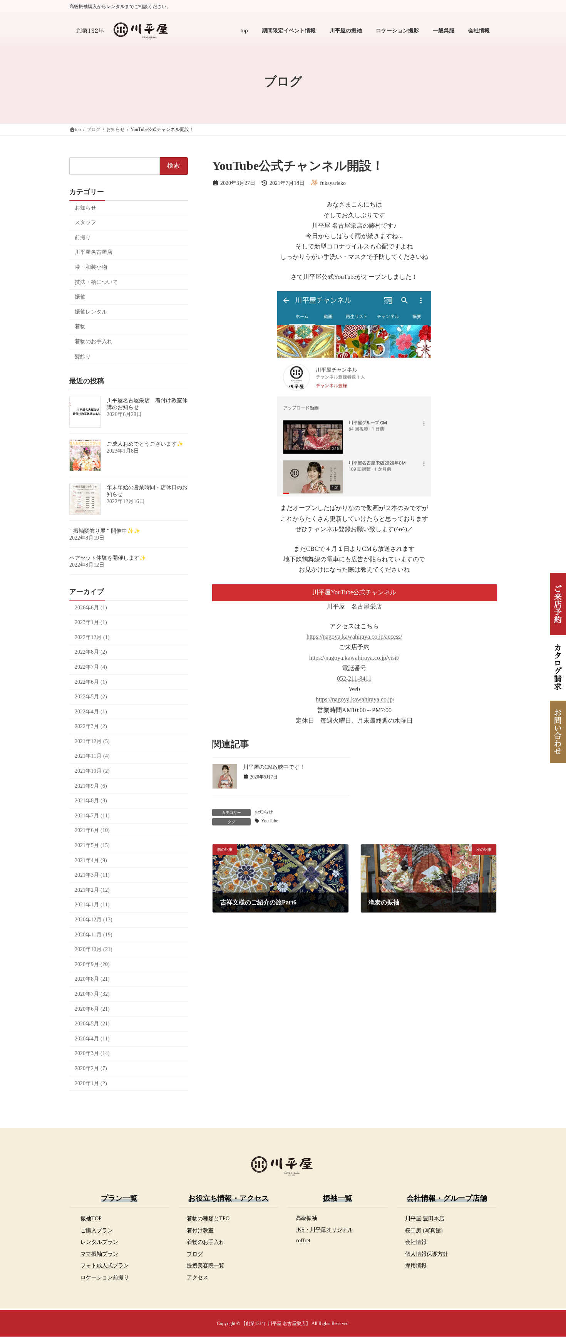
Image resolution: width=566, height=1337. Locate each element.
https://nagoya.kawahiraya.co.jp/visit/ (354, 657)
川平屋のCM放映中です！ (274, 767)
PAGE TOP (545, 1289)
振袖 (80, 297)
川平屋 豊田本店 (424, 1218)
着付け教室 (200, 1230)
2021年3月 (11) (92, 875)
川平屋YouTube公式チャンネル (354, 592)
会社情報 (416, 1242)
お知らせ (264, 812)
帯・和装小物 (91, 267)
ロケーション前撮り (104, 1277)
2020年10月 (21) (93, 949)
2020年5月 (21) (92, 1024)
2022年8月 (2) (91, 652)
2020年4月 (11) (92, 1039)
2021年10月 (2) (92, 771)
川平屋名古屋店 (93, 252)
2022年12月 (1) (92, 637)
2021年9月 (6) (91, 786)
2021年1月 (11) (92, 905)
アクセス (197, 1277)
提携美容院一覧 (205, 1265)
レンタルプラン (99, 1242)
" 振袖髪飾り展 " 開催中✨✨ (104, 531)
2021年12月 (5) (92, 741)
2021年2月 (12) (92, 890)
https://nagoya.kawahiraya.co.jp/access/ (354, 636)
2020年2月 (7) (91, 1068)
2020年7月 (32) (92, 994)
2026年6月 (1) (91, 608)
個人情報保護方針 (426, 1254)
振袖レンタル (91, 312)
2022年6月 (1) (91, 682)
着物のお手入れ (93, 341)
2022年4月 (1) (91, 712)
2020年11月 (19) (93, 935)
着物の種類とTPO (208, 1218)
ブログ (195, 1254)
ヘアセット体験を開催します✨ (107, 558)
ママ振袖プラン (99, 1254)
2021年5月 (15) (92, 845)
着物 (80, 326)
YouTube (269, 821)
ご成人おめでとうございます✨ (145, 444)
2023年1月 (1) (91, 622)
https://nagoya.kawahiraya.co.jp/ (355, 699)
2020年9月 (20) (92, 964)
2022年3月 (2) (91, 726)
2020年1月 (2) (91, 1083)
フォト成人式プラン (104, 1265)
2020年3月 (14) (92, 1053)
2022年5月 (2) (91, 697)
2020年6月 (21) (92, 1009)
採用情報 (416, 1265)
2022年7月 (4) (91, 667)
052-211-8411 (354, 678)
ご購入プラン (96, 1230)
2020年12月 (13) (93, 920)
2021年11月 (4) (92, 756)
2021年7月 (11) (92, 816)
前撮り (83, 237)
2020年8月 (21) (92, 979)
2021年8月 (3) (91, 801)
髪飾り (83, 356)
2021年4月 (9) (91, 860)
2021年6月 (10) (92, 830)
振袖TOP (91, 1218)
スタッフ (85, 222)
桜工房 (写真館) (424, 1230)
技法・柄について (96, 282)
